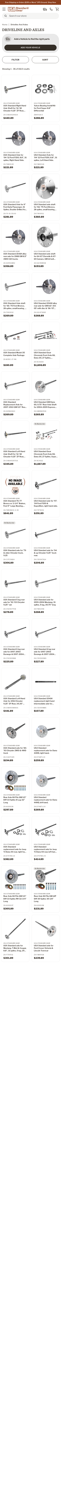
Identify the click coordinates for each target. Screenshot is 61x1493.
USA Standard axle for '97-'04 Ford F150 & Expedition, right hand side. (46, 503)
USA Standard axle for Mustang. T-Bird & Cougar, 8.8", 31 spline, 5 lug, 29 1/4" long (14, 948)
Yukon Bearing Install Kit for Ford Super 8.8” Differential (44, 108)
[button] (4, 9)
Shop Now (52, 2)
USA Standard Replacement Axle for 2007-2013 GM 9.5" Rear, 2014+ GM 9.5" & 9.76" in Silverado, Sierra (14, 404)
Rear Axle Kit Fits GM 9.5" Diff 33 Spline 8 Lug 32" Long (14, 799)
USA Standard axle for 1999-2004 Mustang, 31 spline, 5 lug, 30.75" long (45, 602)
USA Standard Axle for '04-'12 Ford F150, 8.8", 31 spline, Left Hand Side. (45, 157)
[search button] (5, 16)
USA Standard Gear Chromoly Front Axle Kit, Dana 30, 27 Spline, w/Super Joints (44, 355)
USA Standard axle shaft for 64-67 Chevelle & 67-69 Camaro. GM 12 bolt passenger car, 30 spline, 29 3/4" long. (45, 256)
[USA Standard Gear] (18, 9)
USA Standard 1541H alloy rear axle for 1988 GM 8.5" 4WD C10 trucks (15, 256)
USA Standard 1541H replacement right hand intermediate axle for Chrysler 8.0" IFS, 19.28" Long (45, 701)
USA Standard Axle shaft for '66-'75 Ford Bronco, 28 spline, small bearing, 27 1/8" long (15, 306)
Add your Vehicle (30, 47)
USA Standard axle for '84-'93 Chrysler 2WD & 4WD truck (15, 750)
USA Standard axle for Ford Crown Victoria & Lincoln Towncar (43, 948)
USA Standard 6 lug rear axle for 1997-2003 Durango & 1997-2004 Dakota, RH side (14, 652)
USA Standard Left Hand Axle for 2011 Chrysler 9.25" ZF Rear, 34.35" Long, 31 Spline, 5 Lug (14, 701)
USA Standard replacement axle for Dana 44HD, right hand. (45, 750)
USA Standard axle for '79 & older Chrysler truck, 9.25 (14, 552)
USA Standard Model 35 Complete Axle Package (14, 353)
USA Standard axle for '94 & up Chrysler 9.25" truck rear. (45, 552)
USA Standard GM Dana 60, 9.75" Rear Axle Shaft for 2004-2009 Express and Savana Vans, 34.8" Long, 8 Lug (45, 404)
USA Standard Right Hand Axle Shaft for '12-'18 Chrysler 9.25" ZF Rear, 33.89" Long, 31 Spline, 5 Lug (14, 108)
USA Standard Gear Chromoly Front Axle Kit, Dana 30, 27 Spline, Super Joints (45, 454)
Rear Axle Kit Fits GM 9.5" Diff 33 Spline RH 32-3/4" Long (14, 898)
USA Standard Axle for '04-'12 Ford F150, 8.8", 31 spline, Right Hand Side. (15, 157)
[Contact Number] (51, 9)
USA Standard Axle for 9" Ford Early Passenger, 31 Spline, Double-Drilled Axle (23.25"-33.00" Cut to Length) (15, 207)
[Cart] (57, 9)
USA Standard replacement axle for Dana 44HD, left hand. (45, 799)
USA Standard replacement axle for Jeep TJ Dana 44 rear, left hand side (45, 849)
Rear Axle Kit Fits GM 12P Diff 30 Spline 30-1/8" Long (45, 898)
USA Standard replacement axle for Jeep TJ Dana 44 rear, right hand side (15, 849)
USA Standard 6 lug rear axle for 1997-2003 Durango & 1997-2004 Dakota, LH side (44, 652)
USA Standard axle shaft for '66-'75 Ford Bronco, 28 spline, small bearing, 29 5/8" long (44, 207)
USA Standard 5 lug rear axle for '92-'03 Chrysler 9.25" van (14, 602)
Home (5, 24)
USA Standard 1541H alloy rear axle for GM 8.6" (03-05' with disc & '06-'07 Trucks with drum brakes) (45, 306)
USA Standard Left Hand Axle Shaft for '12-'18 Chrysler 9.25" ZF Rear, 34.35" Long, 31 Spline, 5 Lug (14, 454)
